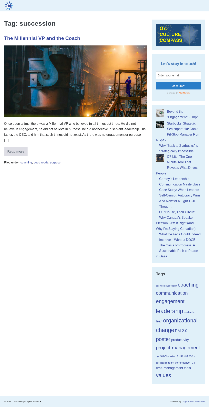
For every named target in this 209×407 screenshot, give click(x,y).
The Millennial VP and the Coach (42, 38)
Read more (17, 153)
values (163, 375)
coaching (26, 162)
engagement (170, 301)
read (163, 356)
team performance (179, 362)
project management (178, 347)
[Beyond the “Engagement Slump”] (160, 113)
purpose (55, 162)
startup (171, 356)
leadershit (189, 312)
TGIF (193, 363)
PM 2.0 (181, 331)
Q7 (157, 356)
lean (159, 321)
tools (187, 368)
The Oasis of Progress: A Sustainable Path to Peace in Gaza (177, 251)
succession (161, 363)
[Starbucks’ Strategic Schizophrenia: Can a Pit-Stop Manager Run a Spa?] (160, 124)
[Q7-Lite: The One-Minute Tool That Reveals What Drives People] (160, 158)
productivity (180, 340)
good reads (41, 162)
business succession (166, 286)
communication (172, 293)
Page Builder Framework (193, 401)
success (186, 355)
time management (169, 368)
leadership (169, 311)
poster (163, 339)
